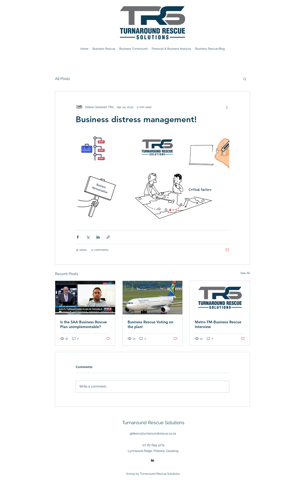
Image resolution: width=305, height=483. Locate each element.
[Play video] (152, 177)
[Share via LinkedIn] (98, 237)
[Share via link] (108, 237)
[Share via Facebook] (78, 237)
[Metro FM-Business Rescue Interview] (220, 297)
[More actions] (226, 107)
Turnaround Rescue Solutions (153, 422)
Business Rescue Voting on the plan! (150, 324)
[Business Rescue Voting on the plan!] (153, 297)
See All (245, 273)
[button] (245, 78)
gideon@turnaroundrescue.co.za (153, 433)
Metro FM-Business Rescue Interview (218, 324)
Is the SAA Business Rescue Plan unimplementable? (83, 324)
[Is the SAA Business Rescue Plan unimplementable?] (85, 297)
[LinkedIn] (152, 460)
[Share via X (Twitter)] (88, 237)
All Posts (62, 78)
